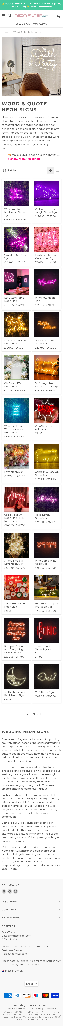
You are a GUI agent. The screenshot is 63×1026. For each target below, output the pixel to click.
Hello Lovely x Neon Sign (43, 516)
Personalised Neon (16, 1008)
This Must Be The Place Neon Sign (45, 256)
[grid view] (50, 170)
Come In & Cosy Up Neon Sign (47, 473)
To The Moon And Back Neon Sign (15, 694)
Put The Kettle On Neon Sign (46, 342)
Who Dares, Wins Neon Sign (45, 562)
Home (6, 32)
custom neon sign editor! (24, 158)
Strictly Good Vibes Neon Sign (15, 342)
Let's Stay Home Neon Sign (14, 299)
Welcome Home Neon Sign (14, 605)
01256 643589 (9, 939)
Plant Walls (35, 1008)
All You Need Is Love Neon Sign (14, 562)
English (30, 983)
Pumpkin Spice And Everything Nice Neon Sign (13, 649)
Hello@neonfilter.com (14, 953)
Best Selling (19, 1005)
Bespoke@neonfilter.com (16, 935)
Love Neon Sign (14, 471)
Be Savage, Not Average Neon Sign (46, 385)
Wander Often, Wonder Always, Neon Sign (14, 429)
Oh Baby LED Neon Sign (12, 385)
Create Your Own (38, 1005)
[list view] (57, 170)
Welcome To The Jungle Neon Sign (46, 210)
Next (36, 714)
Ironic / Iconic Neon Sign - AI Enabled (43, 649)
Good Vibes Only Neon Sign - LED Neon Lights (14, 518)
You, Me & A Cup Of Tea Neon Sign (47, 605)
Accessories (50, 1008)
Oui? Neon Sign (44, 692)
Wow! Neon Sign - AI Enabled (46, 427)
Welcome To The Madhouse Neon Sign (14, 212)
